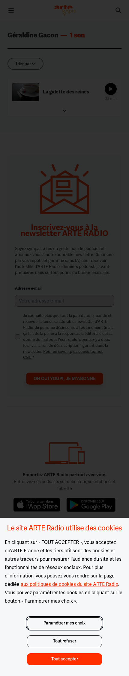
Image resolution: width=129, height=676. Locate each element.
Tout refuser (64, 641)
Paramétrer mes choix (65, 623)
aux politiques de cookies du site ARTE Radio (69, 584)
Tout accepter (64, 659)
